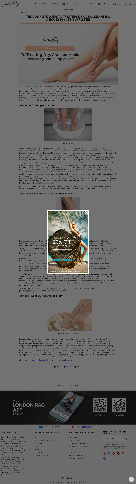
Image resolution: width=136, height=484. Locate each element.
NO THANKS (67, 260)
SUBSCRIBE (57, 260)
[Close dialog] (86, 212)
